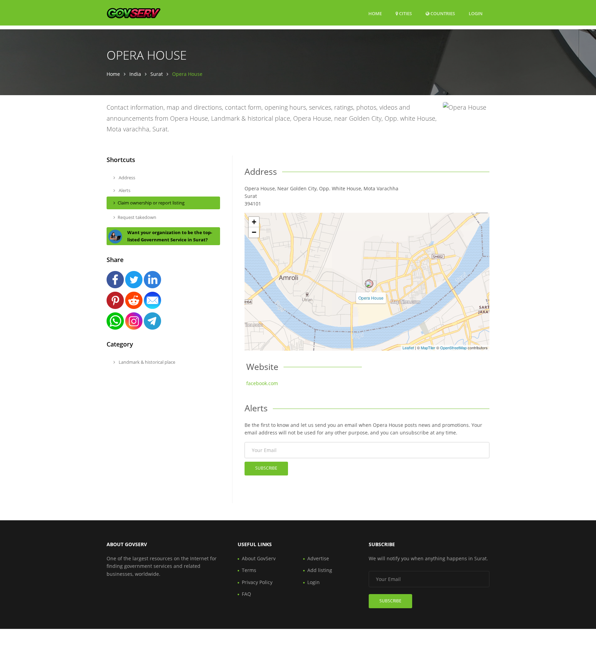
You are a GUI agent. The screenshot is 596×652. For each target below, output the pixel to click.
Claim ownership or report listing (151, 203)
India (135, 74)
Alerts (124, 190)
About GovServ (259, 558)
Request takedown (137, 217)
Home (375, 13)
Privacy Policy (257, 582)
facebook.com (262, 383)
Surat (156, 74)
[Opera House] (369, 284)
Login (476, 13)
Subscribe (266, 468)
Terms (249, 570)
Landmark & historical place (146, 362)
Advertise (318, 558)
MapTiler (428, 347)
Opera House (371, 298)
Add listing (319, 570)
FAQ (246, 594)
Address (126, 177)
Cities (405, 13)
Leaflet (408, 347)
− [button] (254, 232)
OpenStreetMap (453, 347)
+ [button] (254, 222)
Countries (442, 13)
